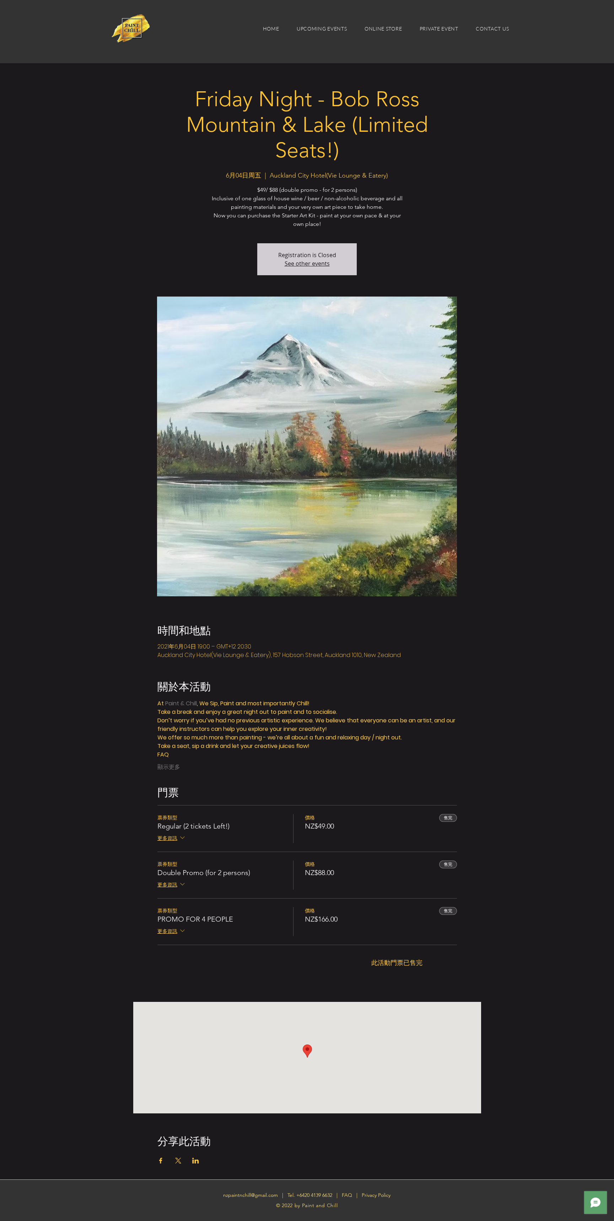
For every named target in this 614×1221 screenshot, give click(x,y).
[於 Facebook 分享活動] (160, 1160)
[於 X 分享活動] (178, 1160)
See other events (307, 263)
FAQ (348, 1195)
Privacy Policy (376, 1195)
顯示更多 (168, 767)
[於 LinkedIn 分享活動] (195, 1160)
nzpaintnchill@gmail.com (250, 1195)
